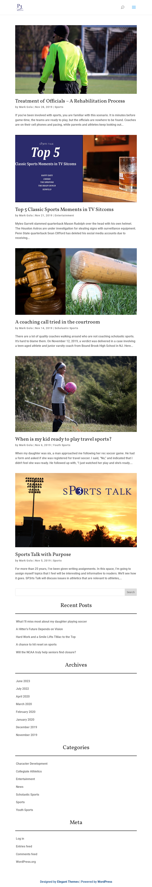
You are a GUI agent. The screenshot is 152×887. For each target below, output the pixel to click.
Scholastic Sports (66, 328)
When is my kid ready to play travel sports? (63, 439)
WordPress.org (26, 861)
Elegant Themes (68, 881)
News (19, 787)
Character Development (31, 763)
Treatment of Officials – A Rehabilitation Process (70, 101)
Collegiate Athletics (29, 771)
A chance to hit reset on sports (36, 644)
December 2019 (26, 727)
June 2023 (23, 681)
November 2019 (26, 735)
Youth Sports (61, 445)
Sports (59, 106)
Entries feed (24, 846)
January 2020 (25, 719)
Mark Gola (26, 106)
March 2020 (24, 704)
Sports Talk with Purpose (43, 554)
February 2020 (25, 712)
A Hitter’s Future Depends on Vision (39, 629)
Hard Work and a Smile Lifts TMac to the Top (46, 637)
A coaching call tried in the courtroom (57, 322)
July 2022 (22, 688)
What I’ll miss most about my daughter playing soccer (51, 621)
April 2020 (23, 696)
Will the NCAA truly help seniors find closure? (46, 652)
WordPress (105, 881)
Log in (20, 838)
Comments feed (26, 854)
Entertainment (64, 215)
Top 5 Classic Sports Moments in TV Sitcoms (64, 209)
